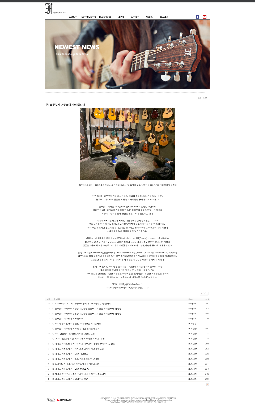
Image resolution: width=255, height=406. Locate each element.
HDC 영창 (192, 328)
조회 (207, 299)
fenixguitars (192, 303)
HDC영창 (192, 323)
